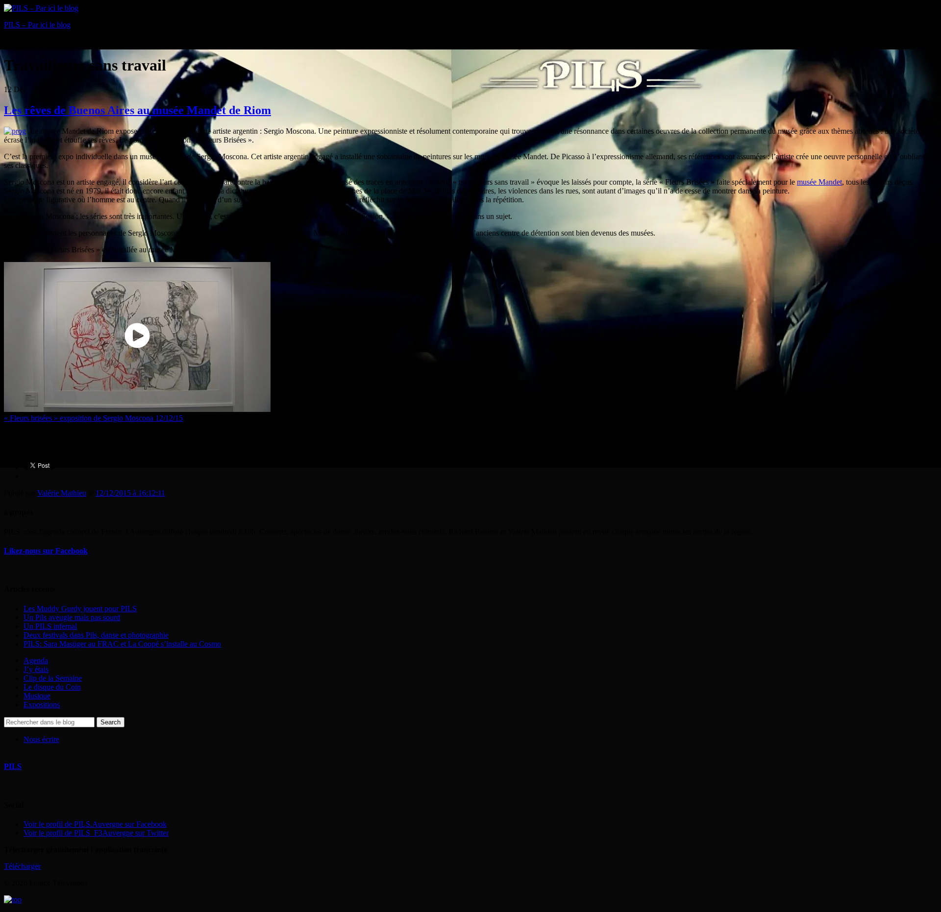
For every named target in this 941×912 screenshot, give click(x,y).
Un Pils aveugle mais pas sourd (72, 617)
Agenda (36, 660)
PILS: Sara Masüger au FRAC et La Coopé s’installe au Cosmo (122, 644)
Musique (37, 696)
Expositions (42, 704)
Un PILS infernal (50, 626)
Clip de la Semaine (53, 678)
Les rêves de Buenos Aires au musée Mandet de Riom (137, 110)
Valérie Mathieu (61, 493)
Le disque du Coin (52, 687)
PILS (13, 766)
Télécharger (22, 866)
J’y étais (36, 669)
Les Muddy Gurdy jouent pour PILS (80, 608)
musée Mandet (819, 182)
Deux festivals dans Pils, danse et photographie (96, 635)
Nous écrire (41, 739)
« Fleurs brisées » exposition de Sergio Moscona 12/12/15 (93, 418)
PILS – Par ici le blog (37, 25)
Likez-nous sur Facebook (46, 551)
